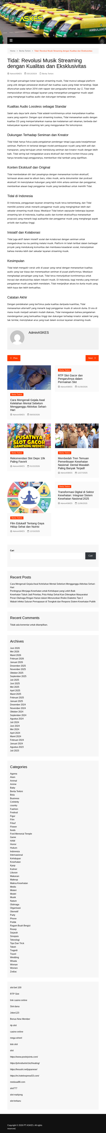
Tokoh (13, 947)
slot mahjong (16, 1094)
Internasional (16, 855)
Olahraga (14, 904)
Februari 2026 (17, 658)
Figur (12, 816)
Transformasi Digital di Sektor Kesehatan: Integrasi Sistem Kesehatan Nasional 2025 (76, 495)
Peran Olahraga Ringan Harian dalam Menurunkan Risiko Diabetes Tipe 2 (46, 598)
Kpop (12, 865)
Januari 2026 (16, 662)
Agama (13, 774)
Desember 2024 (18, 704)
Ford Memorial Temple (21, 834)
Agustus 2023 (17, 747)
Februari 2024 (17, 740)
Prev (15, 358)
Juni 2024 (15, 726)
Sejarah (14, 932)
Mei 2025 (14, 687)
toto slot (14, 1044)
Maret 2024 (15, 736)
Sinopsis (14, 936)
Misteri (13, 890)
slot (12, 1050)
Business (14, 798)
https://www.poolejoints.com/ (24, 1057)
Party (12, 915)
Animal (13, 781)
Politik (13, 922)
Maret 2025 (15, 694)
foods (12, 830)
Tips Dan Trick (17, 943)
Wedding (14, 957)
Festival (14, 812)
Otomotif (14, 911)
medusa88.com (17, 1082)
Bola (12, 795)
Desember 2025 (18, 666)
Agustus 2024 (17, 719)
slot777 (13, 1088)
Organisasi (15, 908)
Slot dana (14, 1006)
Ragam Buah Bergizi (20, 925)
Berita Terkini (47, 74)
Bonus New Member (20, 1019)
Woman (14, 964)
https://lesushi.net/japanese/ (23, 1069)
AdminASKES (16, 74)
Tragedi (14, 950)
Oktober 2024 (16, 711)
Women (14, 968)
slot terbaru (15, 1101)
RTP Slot (14, 994)
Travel (13, 954)
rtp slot (13, 1025)
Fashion (14, 809)
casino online (16, 1032)
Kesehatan (15, 862)
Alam (12, 777)
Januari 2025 (16, 701)
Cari (12, 550)
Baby (12, 788)
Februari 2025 (17, 697)
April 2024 (15, 733)
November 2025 (18, 669)
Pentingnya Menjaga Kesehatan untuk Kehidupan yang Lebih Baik (42, 591)
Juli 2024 (14, 722)
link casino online (18, 1000)
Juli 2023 (14, 750)
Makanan (14, 876)
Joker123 (14, 1013)
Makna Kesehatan (19, 883)
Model (13, 894)
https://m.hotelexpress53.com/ (24, 1076)
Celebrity (14, 802)
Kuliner (13, 869)
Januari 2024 (16, 743)
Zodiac (13, 971)
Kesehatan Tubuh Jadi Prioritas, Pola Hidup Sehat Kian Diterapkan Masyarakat (49, 594)
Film (12, 819)
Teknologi (15, 940)
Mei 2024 (14, 729)
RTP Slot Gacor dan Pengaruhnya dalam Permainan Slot (70, 379)
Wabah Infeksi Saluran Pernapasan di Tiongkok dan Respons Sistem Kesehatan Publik (53, 601)
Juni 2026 (15, 648)
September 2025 (18, 676)
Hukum (13, 848)
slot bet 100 (15, 987)
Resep (13, 929)
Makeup (14, 879)
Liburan (14, 872)
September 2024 (18, 715)
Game (13, 837)
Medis (13, 887)
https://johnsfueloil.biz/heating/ (25, 1063)
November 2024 (18, 708)
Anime (13, 784)
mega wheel (16, 1038)
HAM (12, 841)
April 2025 (15, 690)
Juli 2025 (14, 680)
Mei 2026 (14, 651)
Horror (13, 844)
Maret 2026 (15, 655)
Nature (13, 901)
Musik (13, 897)
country (13, 805)
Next (90, 358)
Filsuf (12, 823)
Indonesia (15, 851)
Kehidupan (15, 858)
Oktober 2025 (16, 673)
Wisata (13, 961)
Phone (13, 918)
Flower (13, 827)
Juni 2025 (15, 683)
